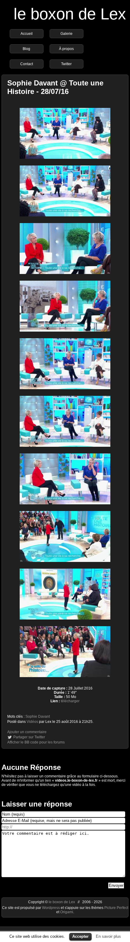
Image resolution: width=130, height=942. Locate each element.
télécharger (70, 701)
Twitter (66, 64)
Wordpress (51, 908)
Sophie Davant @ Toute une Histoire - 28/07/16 (55, 87)
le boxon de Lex (70, 14)
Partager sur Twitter (29, 737)
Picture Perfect (116, 908)
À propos (66, 49)
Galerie (66, 34)
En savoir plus (108, 936)
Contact (26, 64)
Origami (66, 912)
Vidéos (32, 722)
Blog (26, 49)
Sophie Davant (37, 716)
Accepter (80, 936)
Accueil (27, 34)
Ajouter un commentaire (27, 732)
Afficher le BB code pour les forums (36, 742)
